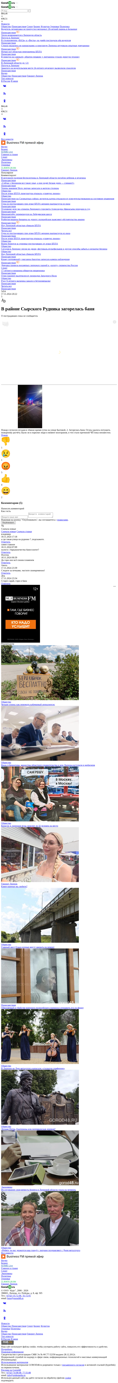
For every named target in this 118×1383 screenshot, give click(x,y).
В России (5, 81)
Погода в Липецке (10, 38)
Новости (5, 24)
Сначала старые (24, 531)
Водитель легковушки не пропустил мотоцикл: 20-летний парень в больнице (39, 29)
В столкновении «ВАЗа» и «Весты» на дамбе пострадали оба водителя (36, 40)
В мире (14, 81)
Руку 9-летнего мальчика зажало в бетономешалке (26, 281)
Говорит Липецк (35, 76)
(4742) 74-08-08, (14, 1372)
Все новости (7, 139)
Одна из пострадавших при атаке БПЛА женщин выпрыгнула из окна (35, 204)
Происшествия (19, 26)
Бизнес (37, 26)
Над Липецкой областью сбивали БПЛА (21, 225)
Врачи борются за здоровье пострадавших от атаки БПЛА (29, 243)
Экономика (6, 159)
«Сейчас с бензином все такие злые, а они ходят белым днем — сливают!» (37, 183)
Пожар (4, 435)
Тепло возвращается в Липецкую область (21, 35)
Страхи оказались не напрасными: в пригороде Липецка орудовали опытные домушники (45, 45)
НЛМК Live (7, 152)
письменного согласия (73, 1365)
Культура (45, 26)
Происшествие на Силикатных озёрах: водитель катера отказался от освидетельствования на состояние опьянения (57, 198)
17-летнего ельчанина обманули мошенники (23, 270)
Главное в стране (9, 154)
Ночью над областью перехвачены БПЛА (21, 51)
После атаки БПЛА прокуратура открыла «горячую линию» (30, 193)
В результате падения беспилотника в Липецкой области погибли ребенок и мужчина (43, 178)
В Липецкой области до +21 (15, 63)
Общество (6, 26)
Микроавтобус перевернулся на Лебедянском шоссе (26, 214)
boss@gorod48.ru (15, 1298)
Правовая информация (12, 1352)
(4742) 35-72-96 (13, 1295)
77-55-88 (26, 1372)
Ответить (5, 542)
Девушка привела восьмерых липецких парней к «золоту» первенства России (39, 265)
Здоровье (54, 26)
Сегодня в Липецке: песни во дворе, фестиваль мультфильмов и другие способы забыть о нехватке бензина (54, 249)
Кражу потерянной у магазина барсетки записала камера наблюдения (35, 259)
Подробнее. (7, 1349)
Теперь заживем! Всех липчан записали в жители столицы (30, 188)
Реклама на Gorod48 (11, 1370)
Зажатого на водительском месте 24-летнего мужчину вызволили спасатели (38, 68)
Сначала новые (8, 531)
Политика (65, 26)
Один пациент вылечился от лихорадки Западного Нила (29, 276)
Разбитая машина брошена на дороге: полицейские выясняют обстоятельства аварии (43, 219)
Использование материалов (14, 1362)
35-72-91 (26, 1295)
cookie (68, 1378)
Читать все (6, 230)
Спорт (30, 26)
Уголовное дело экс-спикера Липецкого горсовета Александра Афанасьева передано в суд (45, 209)
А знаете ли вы (8, 167)
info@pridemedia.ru (16, 1375)
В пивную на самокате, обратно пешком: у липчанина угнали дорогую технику (40, 57)
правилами (62, 520)
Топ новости (7, 78)
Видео (4, 73)
